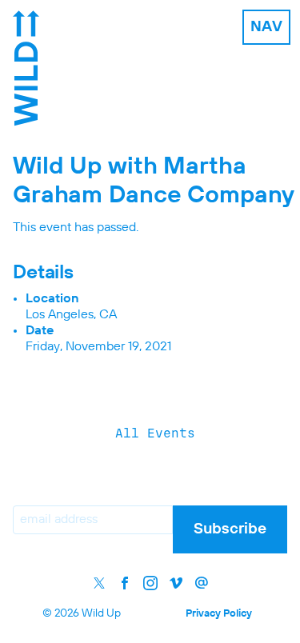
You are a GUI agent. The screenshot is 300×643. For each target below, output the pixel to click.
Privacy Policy (219, 614)
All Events (155, 433)
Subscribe (230, 529)
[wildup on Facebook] (124, 583)
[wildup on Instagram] (150, 583)
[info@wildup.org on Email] (201, 583)
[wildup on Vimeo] (176, 583)
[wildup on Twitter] (99, 583)
